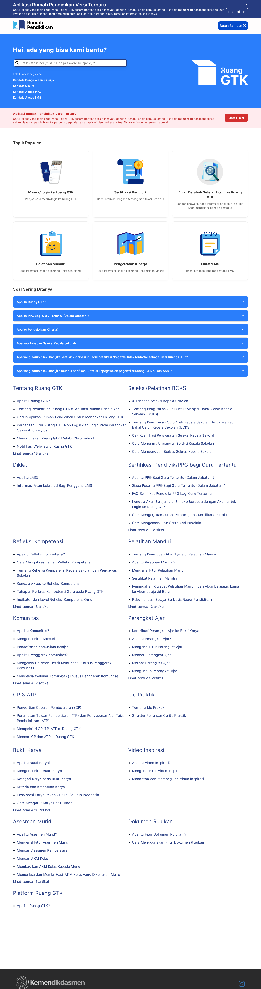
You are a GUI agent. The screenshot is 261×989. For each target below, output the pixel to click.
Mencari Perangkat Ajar (151, 655)
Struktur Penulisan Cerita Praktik (159, 715)
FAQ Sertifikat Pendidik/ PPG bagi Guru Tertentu (172, 494)
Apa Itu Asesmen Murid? (37, 834)
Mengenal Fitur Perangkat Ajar (157, 647)
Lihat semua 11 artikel (146, 530)
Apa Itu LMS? (28, 477)
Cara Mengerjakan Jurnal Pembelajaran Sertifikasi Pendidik (181, 515)
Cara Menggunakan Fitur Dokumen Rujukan (168, 842)
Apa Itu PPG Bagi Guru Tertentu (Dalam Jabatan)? (173, 477)
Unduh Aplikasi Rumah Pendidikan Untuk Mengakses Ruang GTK (70, 417)
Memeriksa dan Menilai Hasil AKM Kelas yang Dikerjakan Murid (68, 874)
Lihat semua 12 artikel (31, 683)
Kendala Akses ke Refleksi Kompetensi (48, 583)
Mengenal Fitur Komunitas (38, 639)
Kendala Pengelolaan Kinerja (33, 80)
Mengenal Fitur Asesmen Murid (42, 842)
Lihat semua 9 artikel (145, 678)
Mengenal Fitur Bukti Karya (39, 771)
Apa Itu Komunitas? (33, 631)
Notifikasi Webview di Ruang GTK (44, 446)
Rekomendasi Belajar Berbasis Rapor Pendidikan (172, 600)
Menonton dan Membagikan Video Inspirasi (168, 779)
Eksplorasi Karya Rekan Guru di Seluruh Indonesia (58, 795)
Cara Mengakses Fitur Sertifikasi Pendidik (166, 523)
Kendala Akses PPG (27, 92)
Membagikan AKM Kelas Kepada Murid (48, 866)
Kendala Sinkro (24, 86)
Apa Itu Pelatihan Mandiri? (153, 562)
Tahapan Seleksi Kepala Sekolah (161, 401)
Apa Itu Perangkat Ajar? (151, 639)
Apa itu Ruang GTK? (33, 906)
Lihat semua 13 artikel (146, 607)
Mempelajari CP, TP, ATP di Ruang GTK (49, 729)
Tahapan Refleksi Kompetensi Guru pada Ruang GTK (60, 591)
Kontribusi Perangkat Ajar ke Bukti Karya (165, 631)
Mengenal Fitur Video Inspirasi (157, 771)
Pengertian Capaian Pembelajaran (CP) (49, 707)
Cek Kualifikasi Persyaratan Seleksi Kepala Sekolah (174, 435)
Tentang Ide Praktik (148, 707)
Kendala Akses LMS (27, 97)
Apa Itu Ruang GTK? (33, 401)
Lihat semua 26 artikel (31, 810)
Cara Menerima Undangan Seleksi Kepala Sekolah (173, 443)
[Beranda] (34, 26)
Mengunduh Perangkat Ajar (154, 671)
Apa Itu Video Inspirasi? (151, 763)
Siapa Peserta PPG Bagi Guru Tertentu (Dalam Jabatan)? (179, 485)
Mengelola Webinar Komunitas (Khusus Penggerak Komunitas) (68, 676)
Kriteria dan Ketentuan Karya (41, 787)
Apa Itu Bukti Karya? (33, 763)
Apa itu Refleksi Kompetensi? (41, 554)
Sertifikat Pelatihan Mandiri (154, 578)
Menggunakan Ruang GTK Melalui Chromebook (56, 438)
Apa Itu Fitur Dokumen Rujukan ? (159, 834)
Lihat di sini (236, 117)
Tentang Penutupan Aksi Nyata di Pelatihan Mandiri (174, 554)
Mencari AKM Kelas (33, 858)
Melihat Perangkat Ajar (151, 663)
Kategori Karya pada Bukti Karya (44, 779)
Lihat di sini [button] (237, 12)
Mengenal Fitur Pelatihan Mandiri (159, 570)
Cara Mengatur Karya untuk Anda (44, 803)
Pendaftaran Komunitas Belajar (42, 647)
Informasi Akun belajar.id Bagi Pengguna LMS (54, 485)
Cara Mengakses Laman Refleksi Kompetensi (54, 562)
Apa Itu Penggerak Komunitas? (42, 655)
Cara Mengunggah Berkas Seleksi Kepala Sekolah (173, 451)
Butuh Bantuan (231, 26)
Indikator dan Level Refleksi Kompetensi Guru (54, 600)
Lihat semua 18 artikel (31, 453)
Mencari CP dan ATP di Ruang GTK (45, 737)
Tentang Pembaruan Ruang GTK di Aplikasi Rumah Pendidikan (68, 409)
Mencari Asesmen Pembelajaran (43, 850)
